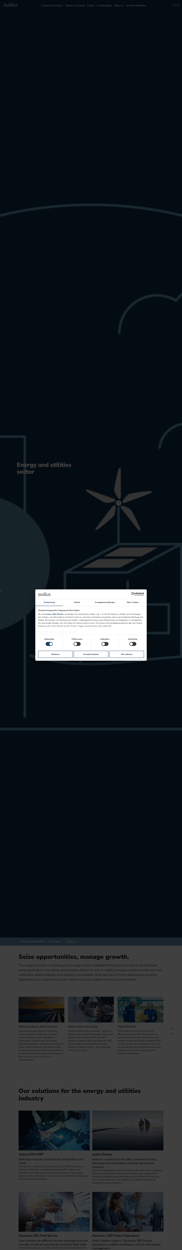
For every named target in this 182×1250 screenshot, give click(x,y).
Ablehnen (55, 654)
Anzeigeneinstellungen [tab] (105, 602)
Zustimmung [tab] (49, 602)
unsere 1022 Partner (54, 614)
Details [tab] (77, 602)
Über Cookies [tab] (133, 602)
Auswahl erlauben (91, 654)
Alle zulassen (126, 654)
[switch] (77, 644)
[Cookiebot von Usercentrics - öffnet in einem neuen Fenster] (133, 594)
